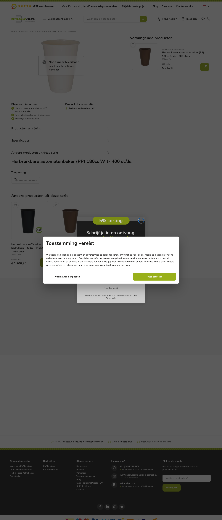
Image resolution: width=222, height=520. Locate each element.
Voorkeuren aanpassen (67, 276)
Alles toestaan (154, 276)
